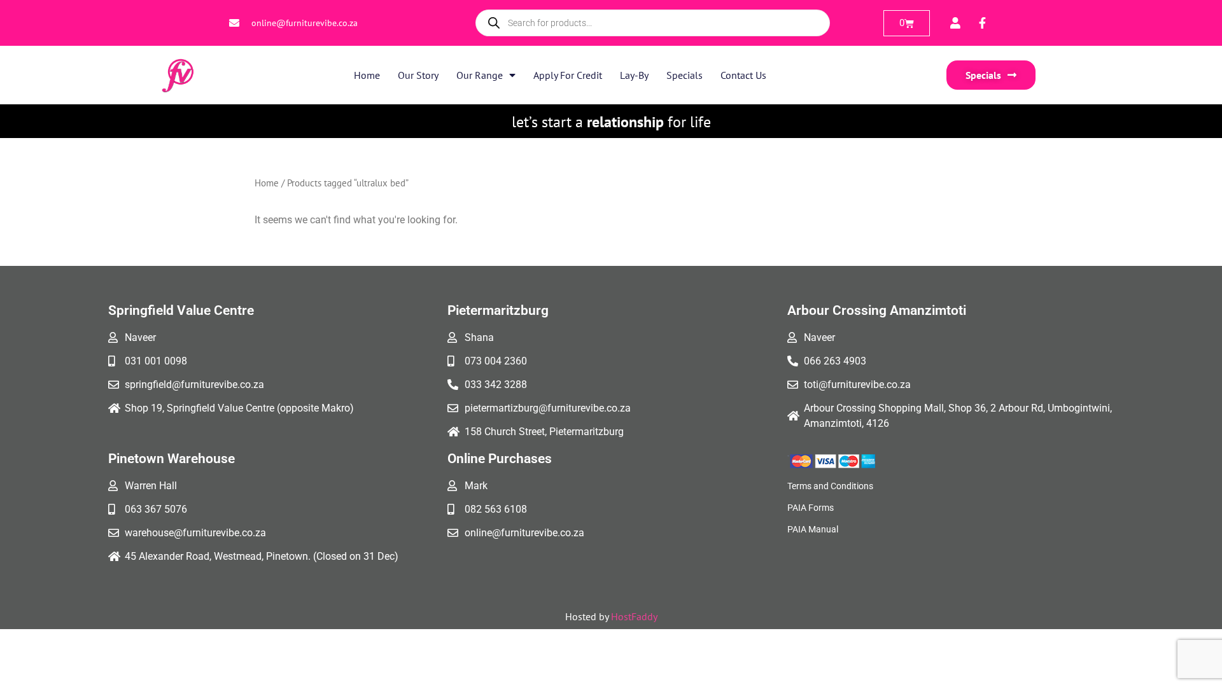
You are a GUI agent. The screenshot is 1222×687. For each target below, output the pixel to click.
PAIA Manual (812, 529)
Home (367, 75)
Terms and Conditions (830, 486)
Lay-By (634, 75)
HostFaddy (634, 616)
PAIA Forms (810, 508)
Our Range (479, 75)
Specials (684, 75)
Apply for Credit (567, 75)
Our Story (418, 75)
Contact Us (743, 75)
